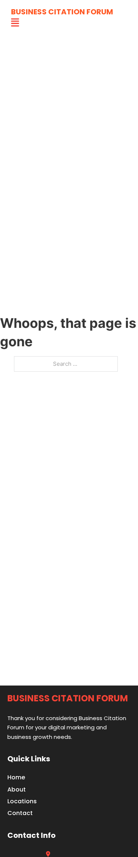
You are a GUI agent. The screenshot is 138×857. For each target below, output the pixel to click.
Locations (22, 801)
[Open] (15, 22)
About (16, 789)
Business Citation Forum (62, 12)
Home (16, 777)
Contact (20, 813)
